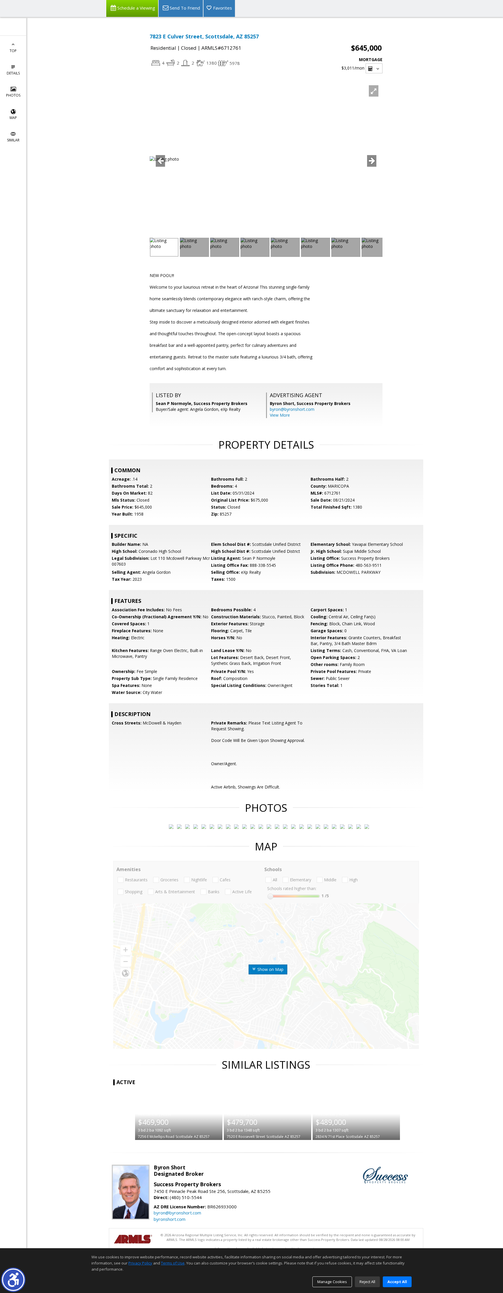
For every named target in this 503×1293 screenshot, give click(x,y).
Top (13, 50)
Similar (13, 140)
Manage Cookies (332, 1281)
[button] (13, 1280)
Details (13, 73)
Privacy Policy (140, 1263)
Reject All (367, 1281)
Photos (13, 95)
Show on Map (270, 969)
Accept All (397, 1281)
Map (13, 117)
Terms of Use (173, 1263)
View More (280, 415)
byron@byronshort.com (292, 409)
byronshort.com (169, 1219)
